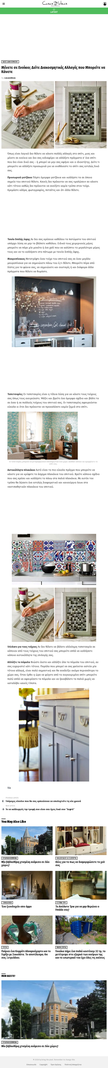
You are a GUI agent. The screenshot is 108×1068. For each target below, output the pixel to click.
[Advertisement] (54, 35)
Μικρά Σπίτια (61, 947)
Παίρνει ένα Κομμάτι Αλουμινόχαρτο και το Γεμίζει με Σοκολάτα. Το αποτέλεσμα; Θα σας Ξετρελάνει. (26, 954)
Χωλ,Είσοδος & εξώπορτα (66, 858)
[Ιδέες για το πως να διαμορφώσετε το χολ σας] (81, 840)
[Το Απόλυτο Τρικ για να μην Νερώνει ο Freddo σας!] (81, 885)
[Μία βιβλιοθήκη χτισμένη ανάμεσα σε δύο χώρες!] (27, 840)
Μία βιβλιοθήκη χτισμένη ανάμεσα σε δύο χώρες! (25, 863)
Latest (54, 12)
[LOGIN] (105, 4)
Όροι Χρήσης (56, 1065)
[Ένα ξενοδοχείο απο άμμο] (27, 885)
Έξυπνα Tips (61, 903)
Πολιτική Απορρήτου (73, 1065)
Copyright (43, 1065)
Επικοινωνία (31, 1065)
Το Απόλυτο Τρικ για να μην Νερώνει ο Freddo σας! (77, 908)
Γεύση (5, 947)
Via (9, 787)
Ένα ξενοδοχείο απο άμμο (16, 906)
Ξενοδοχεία (7, 903)
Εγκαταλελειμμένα (10, 858)
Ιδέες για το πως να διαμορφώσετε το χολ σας (80, 863)
